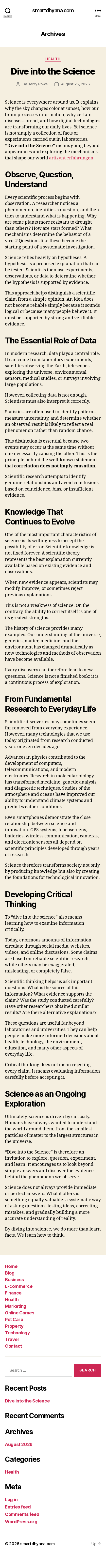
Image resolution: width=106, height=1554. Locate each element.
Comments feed (22, 1514)
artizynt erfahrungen (71, 158)
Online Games (19, 1312)
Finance (13, 1292)
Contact (13, 1346)
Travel (11, 1339)
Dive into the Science (53, 71)
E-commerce (18, 1286)
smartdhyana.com (53, 10)
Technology (17, 1332)
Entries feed (18, 1506)
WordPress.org (21, 1521)
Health (52, 59)
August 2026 (19, 1444)
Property (14, 1326)
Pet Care (14, 1319)
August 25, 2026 (75, 84)
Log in (11, 1499)
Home (11, 1266)
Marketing (15, 1306)
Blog (9, 1273)
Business (14, 1279)
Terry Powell (39, 84)
